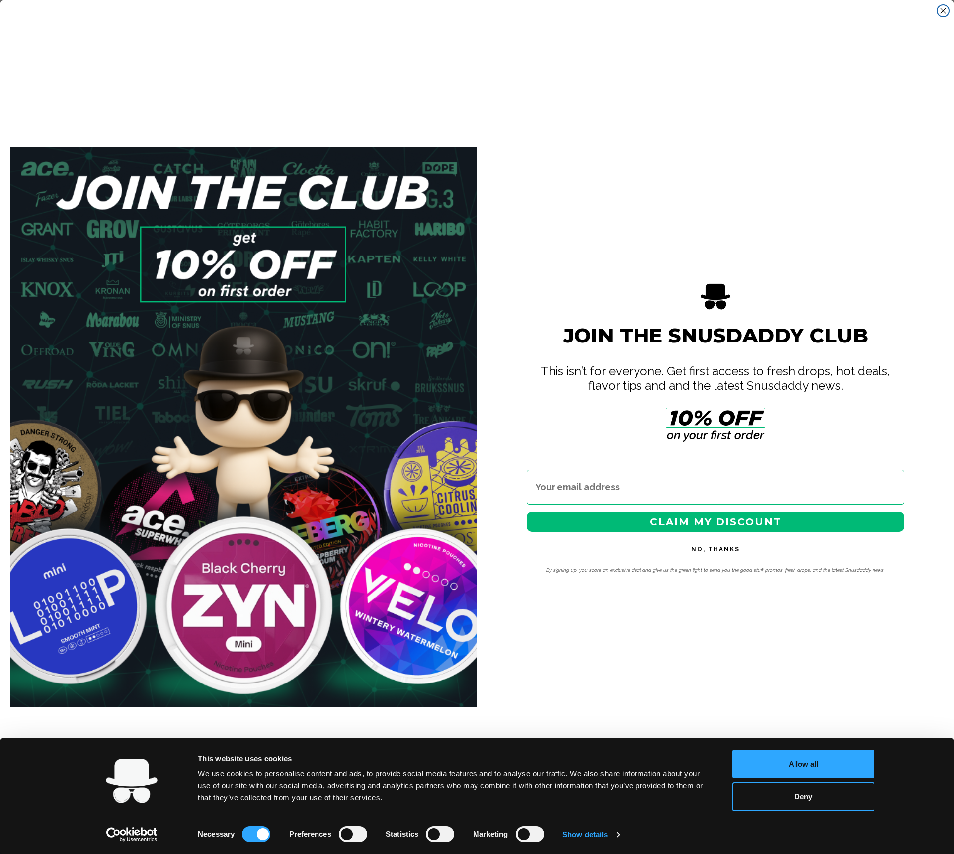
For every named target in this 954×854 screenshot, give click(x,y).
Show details (585, 834)
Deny (803, 796)
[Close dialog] (943, 11)
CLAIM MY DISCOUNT (716, 522)
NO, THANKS (715, 549)
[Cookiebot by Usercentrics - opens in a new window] (131, 834)
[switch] (353, 834)
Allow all (803, 764)
